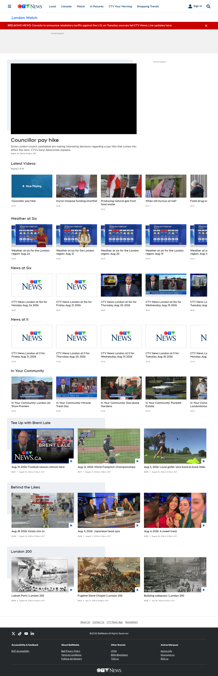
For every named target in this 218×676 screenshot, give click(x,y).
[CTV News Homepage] (30, 6)
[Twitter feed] (13, 633)
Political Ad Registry (71, 658)
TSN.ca (115, 658)
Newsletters (131, 622)
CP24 (114, 651)
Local (52, 6)
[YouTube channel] (26, 633)
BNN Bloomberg (119, 655)
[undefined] (31, 191)
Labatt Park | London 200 (27, 595)
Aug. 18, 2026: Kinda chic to (28, 531)
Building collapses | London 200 (164, 595)
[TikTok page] (20, 633)
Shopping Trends (148, 6)
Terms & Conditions (71, 655)
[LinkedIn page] (32, 633)
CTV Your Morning (120, 6)
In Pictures (97, 6)
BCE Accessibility (20, 651)
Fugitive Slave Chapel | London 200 (100, 595)
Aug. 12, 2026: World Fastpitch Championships (106, 467)
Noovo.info (166, 651)
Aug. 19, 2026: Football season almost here (38, 467)
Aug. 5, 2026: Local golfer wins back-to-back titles (174, 467)
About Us (85, 622)
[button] (200, 192)
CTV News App (115, 622)
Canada (66, 6)
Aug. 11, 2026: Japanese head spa (99, 531)
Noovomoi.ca (167, 655)
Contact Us (98, 622)
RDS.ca (164, 658)
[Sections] (9, 6)
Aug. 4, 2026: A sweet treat (160, 531)
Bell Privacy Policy (70, 651)
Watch (81, 6)
